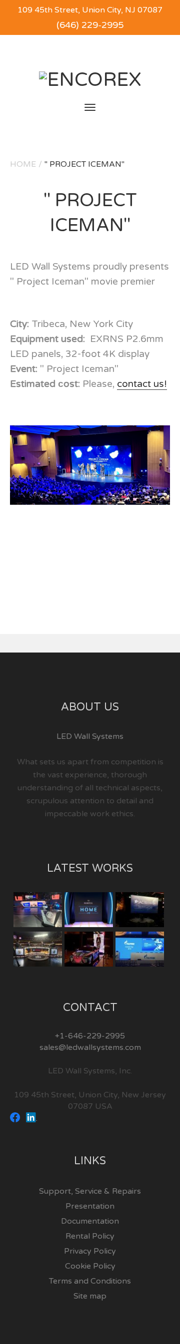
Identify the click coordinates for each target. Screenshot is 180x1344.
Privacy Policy (90, 1251)
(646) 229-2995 (90, 24)
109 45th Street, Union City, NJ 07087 (90, 10)
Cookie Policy (90, 1266)
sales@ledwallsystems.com (90, 1047)
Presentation (90, 1206)
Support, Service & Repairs (90, 1191)
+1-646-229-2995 (90, 1036)
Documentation (90, 1221)
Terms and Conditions (90, 1281)
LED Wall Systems (90, 736)
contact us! (142, 383)
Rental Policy (90, 1236)
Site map (90, 1296)
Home (23, 164)
